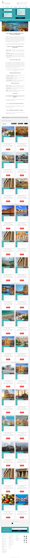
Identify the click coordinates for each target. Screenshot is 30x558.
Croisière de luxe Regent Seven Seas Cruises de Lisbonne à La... (8, 433)
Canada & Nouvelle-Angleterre (4, 542)
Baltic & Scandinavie (4, 540)
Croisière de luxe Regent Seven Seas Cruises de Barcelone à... (8, 354)
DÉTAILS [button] (8, 149)
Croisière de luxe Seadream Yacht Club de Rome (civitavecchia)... (21, 196)
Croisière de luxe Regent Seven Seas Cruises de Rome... (8, 407)
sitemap (10, 548)
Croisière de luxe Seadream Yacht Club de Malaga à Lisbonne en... (8, 275)
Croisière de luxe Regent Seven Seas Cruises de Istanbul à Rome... (22, 407)
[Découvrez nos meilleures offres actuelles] (15, 204)
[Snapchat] (24, 540)
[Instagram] (24, 542)
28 (17, 523)
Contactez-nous (11, 541)
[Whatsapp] (24, 538)
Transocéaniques (4, 552)
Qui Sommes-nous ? (11, 544)
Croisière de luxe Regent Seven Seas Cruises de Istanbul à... (8, 512)
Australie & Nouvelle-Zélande (4, 538)
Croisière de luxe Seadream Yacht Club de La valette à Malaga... (21, 144)
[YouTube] (26, 542)
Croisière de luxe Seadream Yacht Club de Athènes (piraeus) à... (8, 144)
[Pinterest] (26, 540)
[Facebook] (26, 536)
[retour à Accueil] (3, 20)
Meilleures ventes (11, 540)
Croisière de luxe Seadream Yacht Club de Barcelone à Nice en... (8, 170)
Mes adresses (17, 540)
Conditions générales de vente (11, 543)
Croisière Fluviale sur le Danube (4, 546)
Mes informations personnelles (18, 538)
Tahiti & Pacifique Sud (4, 549)
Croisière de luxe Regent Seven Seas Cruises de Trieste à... (22, 512)
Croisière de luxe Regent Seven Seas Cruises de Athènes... (22, 328)
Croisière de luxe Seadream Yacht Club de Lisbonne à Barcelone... (21, 302)
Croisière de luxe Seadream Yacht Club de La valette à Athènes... (21, 223)
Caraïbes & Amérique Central (4, 545)
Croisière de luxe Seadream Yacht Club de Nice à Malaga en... (8, 328)
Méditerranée (3, 548)
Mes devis (17, 537)
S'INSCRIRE (19, 530)
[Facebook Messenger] (24, 536)
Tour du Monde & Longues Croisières (4, 551)
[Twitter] (26, 538)
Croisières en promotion (10, 537)
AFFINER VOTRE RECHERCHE (4, 124)
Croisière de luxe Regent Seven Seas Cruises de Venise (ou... (22, 460)
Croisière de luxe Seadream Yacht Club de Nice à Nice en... (21, 170)
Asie (2, 537)
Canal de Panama (4, 543)
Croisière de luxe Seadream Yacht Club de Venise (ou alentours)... (8, 302)
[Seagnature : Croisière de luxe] (8, 2)
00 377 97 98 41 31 (22, 3)
